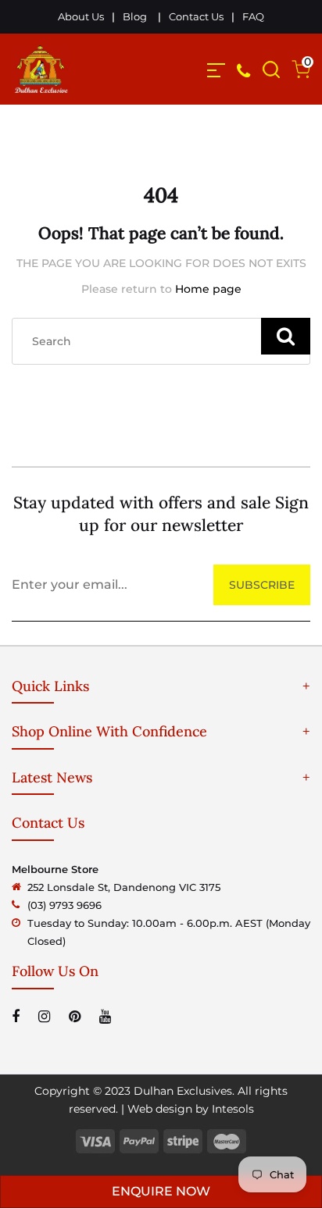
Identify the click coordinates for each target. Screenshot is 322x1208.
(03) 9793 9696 (64, 905)
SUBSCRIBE (262, 585)
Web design (159, 1109)
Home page (208, 289)
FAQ (253, 16)
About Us (81, 16)
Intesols (233, 1109)
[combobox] (161, 341)
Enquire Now (161, 1191)
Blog (135, 16)
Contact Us (196, 16)
